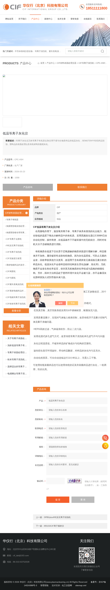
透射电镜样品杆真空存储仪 (17, 265)
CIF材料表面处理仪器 (66, 63)
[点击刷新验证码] (74, 481)
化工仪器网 (67, 585)
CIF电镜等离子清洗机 (16, 297)
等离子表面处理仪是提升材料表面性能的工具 (17, 352)
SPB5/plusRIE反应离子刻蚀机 (57, 517)
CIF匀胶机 (11, 278)
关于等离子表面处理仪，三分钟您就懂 (17, 338)
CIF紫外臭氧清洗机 (15, 284)
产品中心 (35, 19)
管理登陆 (44, 585)
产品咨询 (27, 187)
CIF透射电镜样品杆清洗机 (17, 291)
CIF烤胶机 (11, 271)
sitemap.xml (80, 585)
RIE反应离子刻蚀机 (15, 245)
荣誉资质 (75, 19)
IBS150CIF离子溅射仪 (54, 526)
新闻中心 (48, 19)
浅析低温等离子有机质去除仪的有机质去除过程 (17, 345)
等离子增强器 (12, 219)
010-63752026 (105, 438)
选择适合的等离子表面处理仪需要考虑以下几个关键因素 (17, 366)
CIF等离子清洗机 (86, 63)
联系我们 (101, 19)
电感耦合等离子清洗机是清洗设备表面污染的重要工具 (17, 373)
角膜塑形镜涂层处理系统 (17, 226)
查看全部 (16, 310)
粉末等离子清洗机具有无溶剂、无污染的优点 (17, 359)
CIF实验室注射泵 (14, 258)
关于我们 (22, 19)
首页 (42, 63)
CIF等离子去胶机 (14, 239)
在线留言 (88, 19)
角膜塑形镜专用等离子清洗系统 (17, 232)
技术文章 (62, 19)
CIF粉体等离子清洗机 (16, 304)
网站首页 (9, 19)
